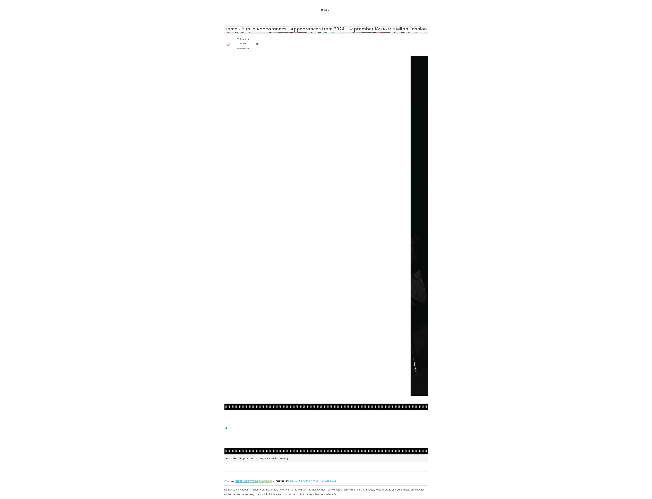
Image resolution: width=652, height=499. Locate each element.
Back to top (310, 478)
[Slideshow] (258, 41)
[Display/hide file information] (243, 41)
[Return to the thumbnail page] (229, 41)
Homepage (329, 478)
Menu (327, 10)
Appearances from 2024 (296, 28)
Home (229, 28)
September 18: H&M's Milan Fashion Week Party (360, 28)
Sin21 (293, 478)
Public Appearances (255, 28)
